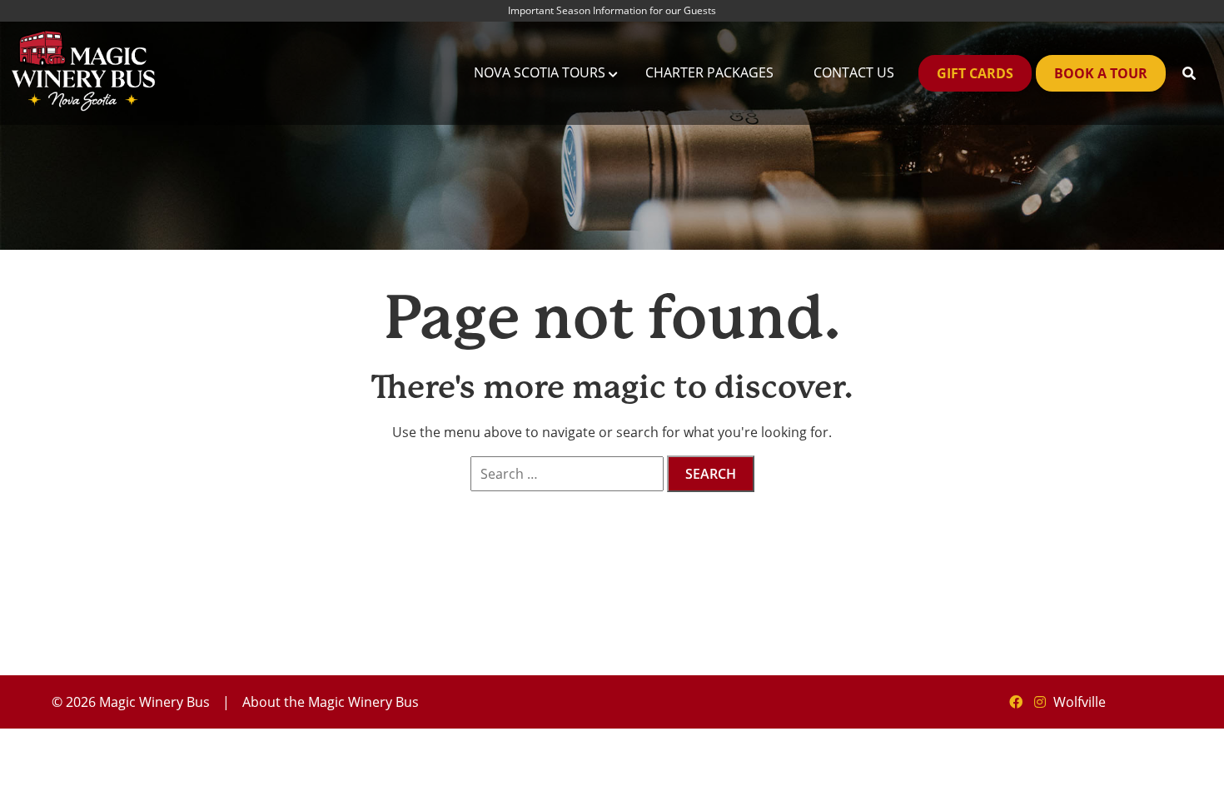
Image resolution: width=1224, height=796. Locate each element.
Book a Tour (1100, 73)
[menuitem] (539, 73)
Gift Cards (975, 73)
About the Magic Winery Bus (330, 702)
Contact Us (854, 72)
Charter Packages (709, 72)
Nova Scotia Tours (539, 72)
